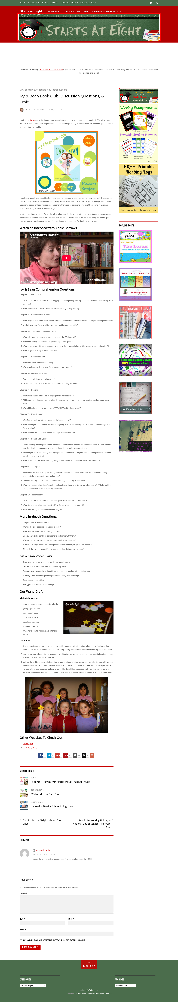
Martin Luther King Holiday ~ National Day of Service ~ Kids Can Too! (93, 824)
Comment (24, 893)
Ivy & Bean (30, 120)
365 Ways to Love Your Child (45, 793)
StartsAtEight (87, 990)
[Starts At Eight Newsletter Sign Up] (138, 102)
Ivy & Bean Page (30, 748)
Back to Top (89, 965)
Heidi (28, 109)
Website (23, 929)
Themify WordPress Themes (99, 994)
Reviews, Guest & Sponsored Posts (79, 3)
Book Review (31, 90)
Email (71, 918)
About (23, 3)
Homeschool (54, 11)
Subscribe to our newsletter (51, 69)
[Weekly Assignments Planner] (138, 162)
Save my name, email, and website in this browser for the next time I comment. (54, 940)
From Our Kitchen (72, 11)
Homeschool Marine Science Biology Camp (52, 806)
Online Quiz (28, 744)
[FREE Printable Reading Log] (138, 212)
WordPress (81, 994)
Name (22, 918)
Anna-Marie (43, 850)
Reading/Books (60, 90)
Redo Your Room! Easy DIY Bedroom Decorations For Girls (60, 781)
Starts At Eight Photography (43, 3)
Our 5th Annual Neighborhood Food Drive (41, 822)
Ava (21, 90)
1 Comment (39, 109)
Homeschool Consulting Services (108, 11)
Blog (86, 11)
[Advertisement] (89, 54)
